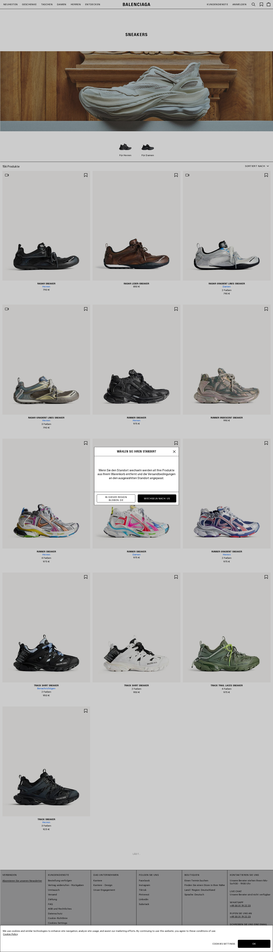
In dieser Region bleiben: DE (116, 498)
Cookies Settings (223, 943)
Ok (254, 943)
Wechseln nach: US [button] (157, 498)
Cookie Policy (10, 934)
